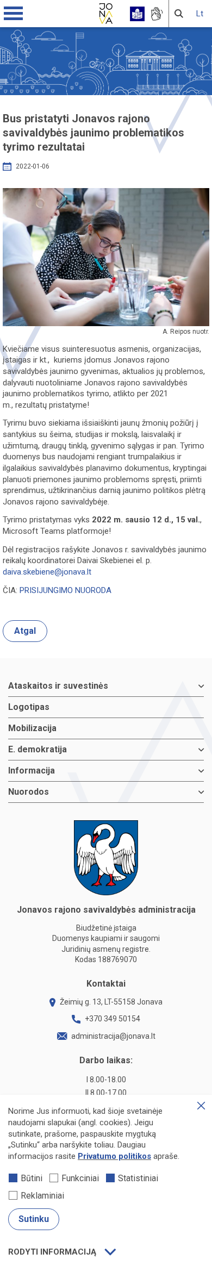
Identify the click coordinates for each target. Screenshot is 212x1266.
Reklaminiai (42, 1195)
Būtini (31, 1178)
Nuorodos (28, 792)
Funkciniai (80, 1178)
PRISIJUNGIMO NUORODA (65, 590)
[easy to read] (137, 14)
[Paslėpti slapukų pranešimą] (201, 1105)
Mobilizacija (32, 728)
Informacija (31, 770)
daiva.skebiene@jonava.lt (47, 572)
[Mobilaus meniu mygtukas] (13, 13)
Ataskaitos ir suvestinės (58, 686)
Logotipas (28, 707)
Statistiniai (138, 1178)
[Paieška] (178, 13)
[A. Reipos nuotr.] (106, 257)
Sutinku (33, 1219)
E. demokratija (37, 749)
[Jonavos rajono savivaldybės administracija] (106, 12)
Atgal (25, 631)
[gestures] (156, 14)
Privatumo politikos (114, 1156)
